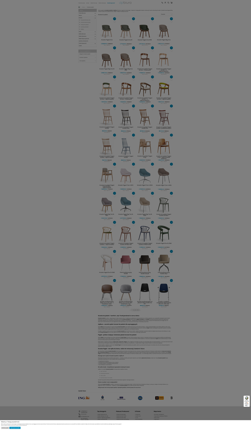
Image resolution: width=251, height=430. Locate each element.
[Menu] (249, 396)
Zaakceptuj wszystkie (15, 427)
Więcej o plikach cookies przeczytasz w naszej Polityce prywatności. (14, 425)
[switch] (246, 405)
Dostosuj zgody (5, 427)
